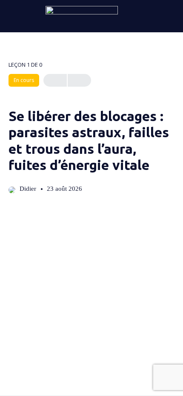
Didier (29, 188)
